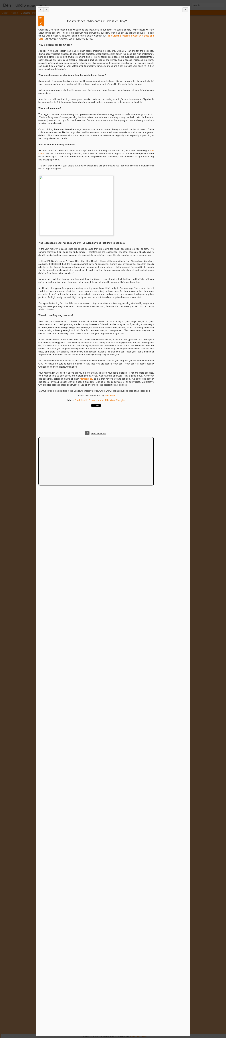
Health (84, 400)
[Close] (185, 9)
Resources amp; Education (102, 400)
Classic (5, 12)
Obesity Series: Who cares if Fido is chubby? (96, 21)
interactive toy (86, 378)
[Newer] (41, 9)
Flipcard (14, 12)
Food (77, 400)
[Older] (46, 9)
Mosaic (35, 12)
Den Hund (110, 395)
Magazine (25, 12)
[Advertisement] (170, 64)
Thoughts (120, 400)
